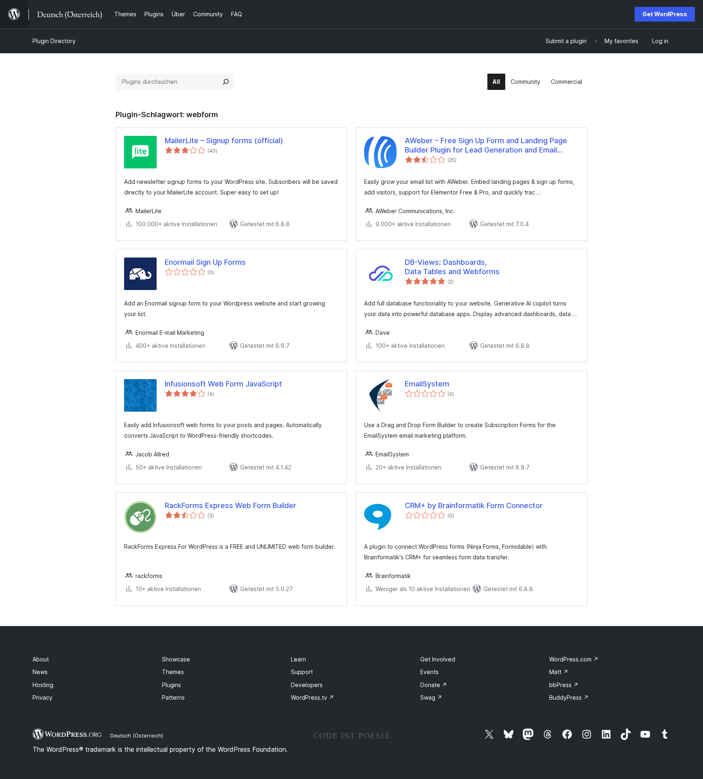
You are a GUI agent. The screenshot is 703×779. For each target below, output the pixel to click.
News (40, 671)
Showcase (176, 659)
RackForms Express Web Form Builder (230, 505)
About (41, 659)
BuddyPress (569, 697)
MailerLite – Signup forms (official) (224, 140)
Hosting (43, 684)
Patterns (173, 697)
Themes (173, 671)
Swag (431, 697)
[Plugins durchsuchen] (226, 82)
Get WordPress (664, 14)
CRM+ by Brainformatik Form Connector (474, 505)
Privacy (42, 697)
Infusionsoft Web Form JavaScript (223, 384)
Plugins (171, 684)
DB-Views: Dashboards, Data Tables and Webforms (452, 267)
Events (429, 671)
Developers (307, 684)
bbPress (564, 684)
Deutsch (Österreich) (136, 735)
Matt (558, 671)
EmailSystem (427, 384)
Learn (298, 659)
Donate (433, 684)
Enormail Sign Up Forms (205, 262)
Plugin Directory (54, 40)
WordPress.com (573, 659)
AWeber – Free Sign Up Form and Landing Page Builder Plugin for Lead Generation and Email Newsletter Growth (486, 145)
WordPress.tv (312, 697)
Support (302, 671)
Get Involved (437, 659)
